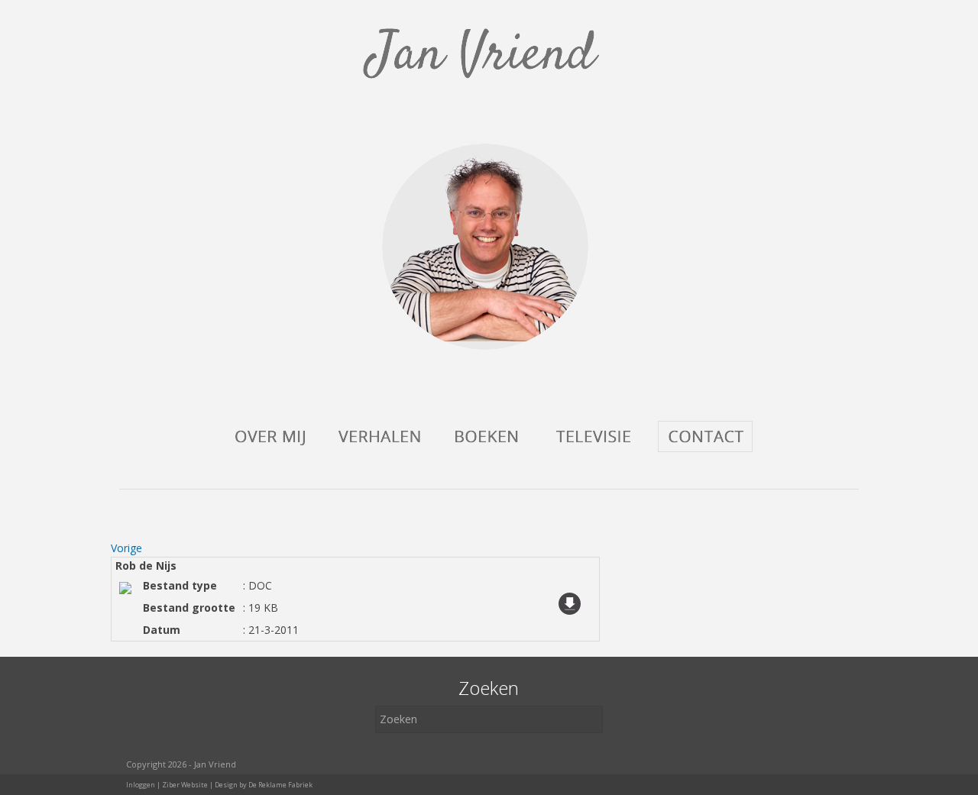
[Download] (569, 629)
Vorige (126, 548)
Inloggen (140, 785)
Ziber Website (185, 785)
